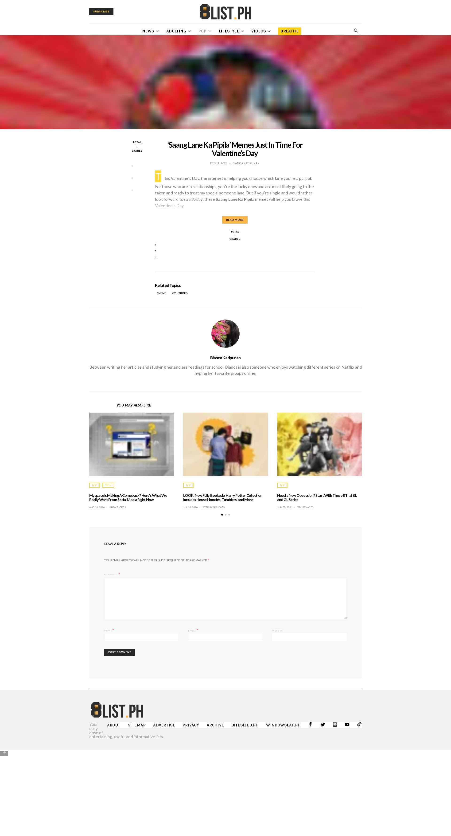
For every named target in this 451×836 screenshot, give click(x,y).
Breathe (289, 31)
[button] (222, 515)
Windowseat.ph (283, 725)
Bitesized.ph (245, 725)
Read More (235, 219)
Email (193, 630)
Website (277, 630)
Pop (202, 31)
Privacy (191, 725)
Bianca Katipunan (225, 357)
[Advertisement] (225, 790)
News (148, 31)
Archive (215, 725)
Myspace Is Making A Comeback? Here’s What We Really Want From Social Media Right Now (128, 497)
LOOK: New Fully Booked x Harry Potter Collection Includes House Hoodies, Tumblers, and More (222, 497)
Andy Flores (117, 507)
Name (109, 630)
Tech (108, 485)
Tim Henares (305, 507)
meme (162, 293)
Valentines (180, 293)
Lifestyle (229, 31)
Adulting (176, 31)
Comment (110, 574)
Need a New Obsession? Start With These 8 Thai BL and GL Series (317, 497)
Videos (258, 31)
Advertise (164, 725)
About (113, 725)
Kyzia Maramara (213, 507)
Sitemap (137, 725)
